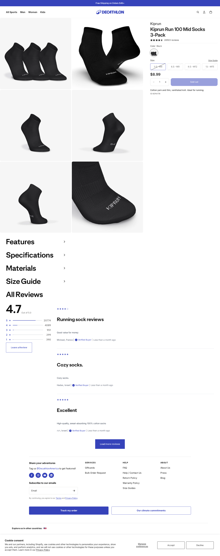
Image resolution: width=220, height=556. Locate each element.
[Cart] (210, 12)
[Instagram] (38, 475)
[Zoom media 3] (35, 125)
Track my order (68, 510)
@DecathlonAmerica (48, 468)
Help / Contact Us (132, 472)
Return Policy (130, 477)
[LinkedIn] (51, 475)
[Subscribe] (74, 490)
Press (163, 472)
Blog (162, 477)
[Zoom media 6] (107, 197)
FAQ (125, 467)
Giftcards (90, 467)
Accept (171, 545)
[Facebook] (31, 475)
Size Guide (213, 60)
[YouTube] (44, 475)
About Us (165, 467)
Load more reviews (110, 444)
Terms (58, 498)
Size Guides (129, 488)
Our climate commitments (151, 510)
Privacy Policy (43, 550)
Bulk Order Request (95, 472)
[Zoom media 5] (35, 197)
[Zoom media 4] (107, 125)
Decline (200, 545)
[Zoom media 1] (35, 53)
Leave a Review (19, 347)
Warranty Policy (131, 483)
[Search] (198, 12)
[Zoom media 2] (107, 53)
